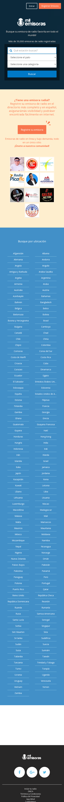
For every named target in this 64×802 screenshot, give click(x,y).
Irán (18, 454)
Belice (46, 308)
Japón (18, 473)
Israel (45, 461)
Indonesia (18, 448)
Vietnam (18, 687)
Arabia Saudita (46, 271)
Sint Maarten (18, 632)
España (18, 393)
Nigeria (18, 552)
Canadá (18, 332)
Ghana (18, 418)
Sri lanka (18, 638)
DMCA (30, 791)
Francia (45, 406)
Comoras (18, 351)
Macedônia (18, 509)
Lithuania (18, 497)
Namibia (46, 540)
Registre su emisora (32, 129)
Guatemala (18, 424)
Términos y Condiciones (30, 794)
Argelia (18, 277)
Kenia (46, 479)
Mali (46, 516)
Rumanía (46, 607)
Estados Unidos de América (46, 393)
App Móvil (30, 799)
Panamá (46, 571)
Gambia (18, 412)
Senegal (46, 619)
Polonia (18, 583)
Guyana (18, 430)
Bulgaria (18, 326)
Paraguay (18, 577)
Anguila (45, 265)
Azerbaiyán (18, 296)
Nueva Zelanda (18, 558)
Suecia (46, 644)
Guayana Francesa (46, 424)
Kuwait (18, 485)
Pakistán (46, 564)
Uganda (46, 674)
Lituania (46, 497)
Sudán (18, 644)
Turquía (45, 668)
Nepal (18, 546)
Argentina (45, 277)
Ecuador (18, 375)
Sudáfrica (45, 638)
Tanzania (18, 662)
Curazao (18, 369)
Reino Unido (18, 595)
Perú (46, 577)
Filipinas (46, 400)
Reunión (46, 601)
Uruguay (18, 680)
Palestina (18, 571)
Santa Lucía (18, 619)
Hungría (18, 442)
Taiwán (45, 656)
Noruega (46, 552)
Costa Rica (46, 357)
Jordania (46, 473)
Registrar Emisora (49, 5)
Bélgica (18, 308)
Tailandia (18, 656)
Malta (18, 522)
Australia (18, 290)
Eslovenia (45, 387)
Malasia (18, 516)
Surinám (46, 650)
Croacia (18, 363)
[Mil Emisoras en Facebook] (19, 772)
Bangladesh (45, 302)
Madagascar (46, 509)
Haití (46, 430)
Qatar (46, 589)
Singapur (46, 625)
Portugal (46, 583)
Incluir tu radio (30, 789)
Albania (45, 253)
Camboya (45, 326)
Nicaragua (46, 546)
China (46, 338)
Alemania (18, 259)
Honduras (18, 436)
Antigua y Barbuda (18, 271)
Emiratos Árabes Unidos (46, 381)
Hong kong (45, 436)
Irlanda (46, 454)
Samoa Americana (46, 613)
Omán (46, 558)
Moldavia (45, 534)
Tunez (18, 668)
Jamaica (46, 467)
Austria (45, 290)
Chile (18, 338)
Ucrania (18, 674)
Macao (45, 503)
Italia (18, 467)
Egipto (46, 375)
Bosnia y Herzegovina (18, 320)
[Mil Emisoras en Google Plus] (32, 772)
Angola (18, 265)
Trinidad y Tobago (46, 662)
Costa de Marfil (18, 357)
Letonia (45, 485)
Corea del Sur (45, 351)
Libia (46, 491)
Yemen (45, 687)
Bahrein (18, 302)
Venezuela (46, 680)
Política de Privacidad (30, 796)
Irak (46, 448)
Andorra (46, 259)
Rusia (18, 613)
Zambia (18, 693)
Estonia (18, 400)
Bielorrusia (18, 314)
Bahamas (45, 296)
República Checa (46, 595)
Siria (46, 632)
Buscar (32, 74)
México (18, 534)
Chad (45, 332)
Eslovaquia (18, 387)
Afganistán (18, 253)
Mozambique (18, 540)
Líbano (18, 491)
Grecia (46, 418)
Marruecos (46, 522)
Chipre (18, 345)
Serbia (18, 625)
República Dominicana (18, 601)
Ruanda (18, 607)
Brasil (46, 320)
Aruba (46, 284)
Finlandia (18, 406)
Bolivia (46, 314)
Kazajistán (18, 479)
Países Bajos (18, 564)
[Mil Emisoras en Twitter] (44, 772)
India (45, 442)
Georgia (46, 412)
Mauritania (46, 528)
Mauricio (18, 528)
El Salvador (18, 381)
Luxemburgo (18, 503)
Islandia (18, 461)
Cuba (45, 363)
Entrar (32, 6)
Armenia (18, 284)
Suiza (18, 650)
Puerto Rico (18, 589)
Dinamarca (45, 369)
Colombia (45, 345)
